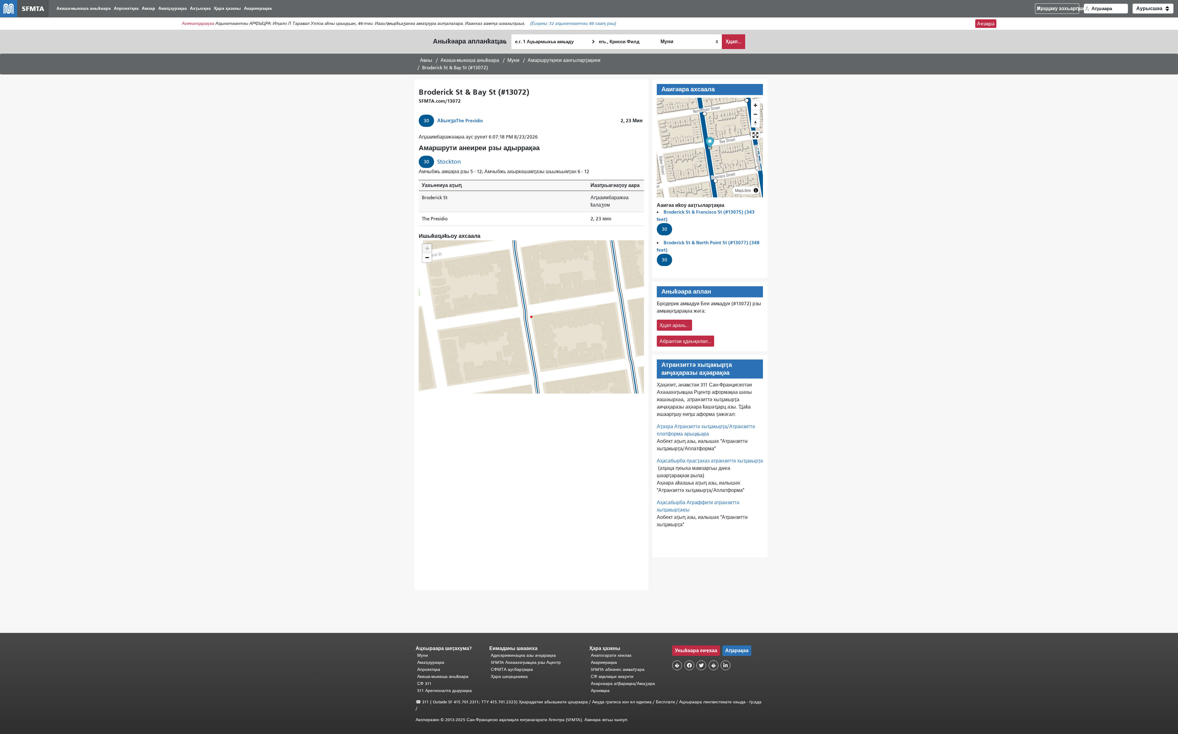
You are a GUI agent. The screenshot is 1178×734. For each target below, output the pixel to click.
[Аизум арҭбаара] (755, 105)
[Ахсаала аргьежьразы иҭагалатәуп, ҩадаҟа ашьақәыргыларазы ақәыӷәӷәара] (755, 123)
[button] (1153, 8)
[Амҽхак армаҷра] (755, 114)
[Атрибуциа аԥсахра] (756, 190)
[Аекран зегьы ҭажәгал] (755, 135)
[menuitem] (83, 9)
